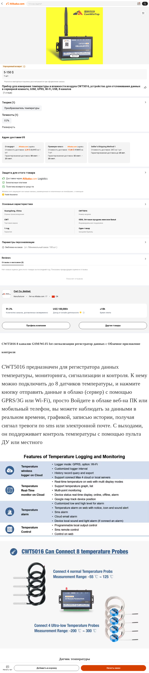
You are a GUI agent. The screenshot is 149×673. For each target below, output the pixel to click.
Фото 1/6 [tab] (74, 56)
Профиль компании (36, 325)
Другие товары (113, 325)
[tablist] (75, 56)
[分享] (145, 87)
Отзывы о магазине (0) (13, 262)
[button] (143, 13)
